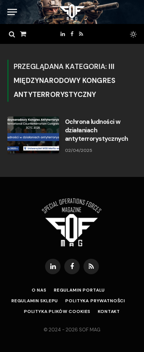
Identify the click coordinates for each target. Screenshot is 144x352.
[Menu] (12, 12)
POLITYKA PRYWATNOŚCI (95, 301)
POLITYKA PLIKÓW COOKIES (57, 311)
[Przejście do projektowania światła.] (132, 34)
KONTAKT (109, 311)
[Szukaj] (12, 34)
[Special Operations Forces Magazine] (72, 12)
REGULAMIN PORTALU (79, 290)
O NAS (39, 290)
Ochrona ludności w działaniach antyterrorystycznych (96, 130)
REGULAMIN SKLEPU (34, 301)
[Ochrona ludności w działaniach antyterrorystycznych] (33, 134)
